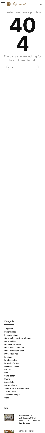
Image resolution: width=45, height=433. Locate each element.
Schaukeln (9, 382)
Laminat (8, 357)
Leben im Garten (11, 363)
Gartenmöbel (10, 341)
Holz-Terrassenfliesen (14, 350)
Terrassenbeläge (12, 394)
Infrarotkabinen (11, 354)
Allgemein (8, 328)
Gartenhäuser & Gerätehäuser (18, 338)
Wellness (8, 398)
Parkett (7, 369)
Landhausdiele (11, 360)
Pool (6, 372)
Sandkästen (9, 376)
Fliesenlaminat (11, 335)
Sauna (7, 379)
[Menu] (3, 4)
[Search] (41, 4)
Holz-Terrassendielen (14, 347)
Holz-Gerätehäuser (13, 344)
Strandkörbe (10, 391)
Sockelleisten (10, 385)
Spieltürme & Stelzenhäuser (17, 388)
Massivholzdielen (12, 366)
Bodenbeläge (10, 332)
